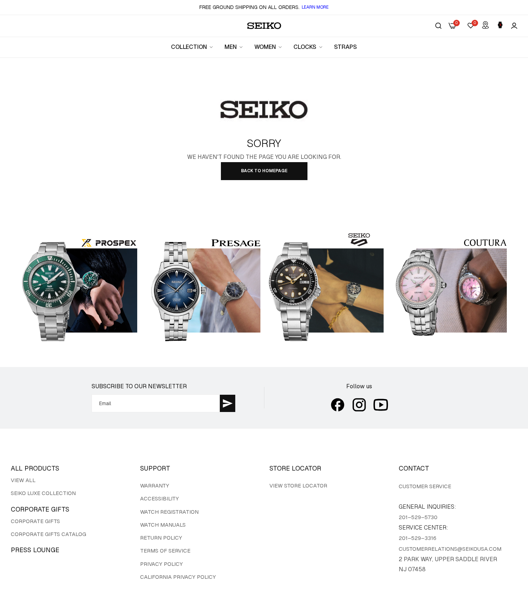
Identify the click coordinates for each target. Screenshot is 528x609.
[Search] (438, 26)
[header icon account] (514, 26)
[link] (192, 47)
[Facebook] (338, 405)
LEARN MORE (315, 7)
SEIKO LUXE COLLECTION (43, 493)
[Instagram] (359, 405)
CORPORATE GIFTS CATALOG (48, 534)
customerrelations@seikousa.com (450, 548)
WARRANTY (154, 485)
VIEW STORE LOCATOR (298, 485)
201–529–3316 (417, 538)
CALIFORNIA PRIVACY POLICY (178, 576)
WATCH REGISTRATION (169, 511)
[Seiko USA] (264, 25)
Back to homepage (264, 171)
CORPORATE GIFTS (35, 521)
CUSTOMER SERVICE (425, 486)
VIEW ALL (23, 480)
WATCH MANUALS (163, 524)
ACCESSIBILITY (159, 498)
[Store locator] (485, 25)
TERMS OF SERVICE (165, 550)
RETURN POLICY (161, 537)
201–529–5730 (418, 517)
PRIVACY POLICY (161, 563)
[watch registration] (500, 25)
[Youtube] (381, 405)
